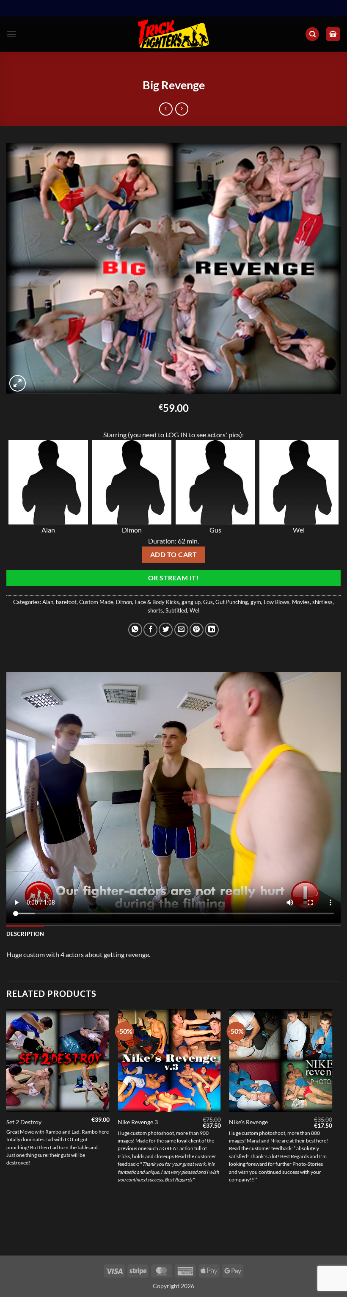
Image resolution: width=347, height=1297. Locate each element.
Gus (208, 602)
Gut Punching (231, 602)
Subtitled (176, 610)
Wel (194, 610)
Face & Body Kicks (157, 602)
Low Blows (276, 602)
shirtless (322, 602)
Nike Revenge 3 (138, 1122)
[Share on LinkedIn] (212, 630)
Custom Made (96, 602)
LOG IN (176, 434)
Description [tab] (25, 933)
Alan (47, 602)
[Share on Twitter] (166, 630)
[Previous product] (181, 109)
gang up (191, 602)
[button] (11, 34)
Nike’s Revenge (248, 1122)
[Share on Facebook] (150, 630)
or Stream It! (173, 578)
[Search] (312, 34)
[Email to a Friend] (181, 630)
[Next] (331, 1131)
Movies (301, 602)
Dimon (124, 602)
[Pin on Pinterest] (197, 630)
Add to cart (173, 554)
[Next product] (165, 109)
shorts (155, 610)
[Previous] (6, 1131)
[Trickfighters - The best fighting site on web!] (173, 34)
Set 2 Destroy (23, 1122)
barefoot (66, 602)
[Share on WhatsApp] (135, 630)
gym (256, 602)
